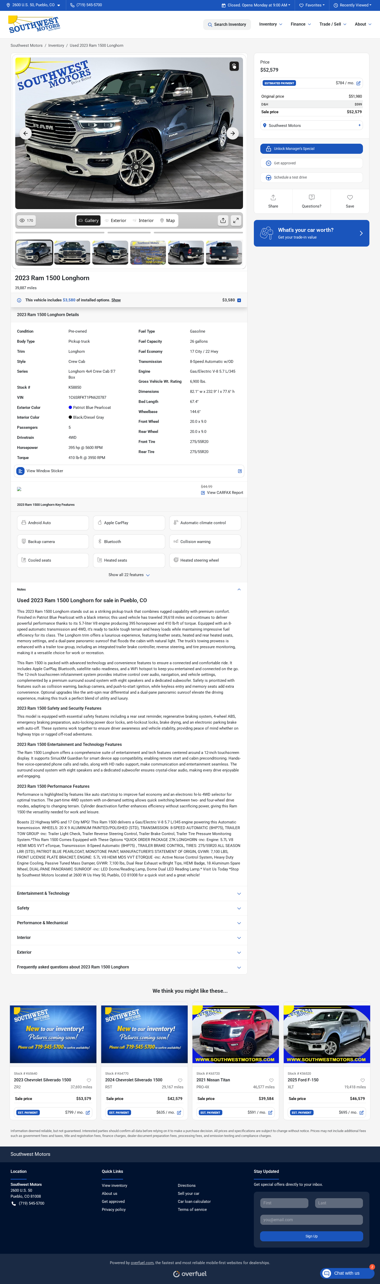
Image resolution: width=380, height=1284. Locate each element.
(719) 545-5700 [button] (89, 5)
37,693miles (81, 1087)
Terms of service (192, 1209)
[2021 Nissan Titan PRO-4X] (235, 1034)
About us (109, 1193)
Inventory (56, 45)
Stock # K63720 (208, 1073)
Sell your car (188, 1193)
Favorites (314, 5)
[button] (35, 5)
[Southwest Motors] (34, 25)
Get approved (285, 163)
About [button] (360, 24)
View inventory (114, 1185)
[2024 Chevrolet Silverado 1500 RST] (144, 1034)
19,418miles (355, 1087)
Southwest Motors (27, 45)
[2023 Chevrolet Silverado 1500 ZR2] (53, 1034)
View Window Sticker (45, 471)
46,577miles (264, 1087)
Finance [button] (298, 24)
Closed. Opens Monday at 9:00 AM (257, 5)
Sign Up (312, 1236)
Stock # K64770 (116, 1073)
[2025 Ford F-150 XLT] (327, 1034)
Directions (187, 1185)
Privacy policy (114, 1209)
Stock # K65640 (25, 1073)
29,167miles (173, 1087)
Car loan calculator (194, 1201)
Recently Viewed (354, 5)
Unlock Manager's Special (294, 149)
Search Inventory (230, 24)
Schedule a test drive (290, 177)
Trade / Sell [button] (330, 24)
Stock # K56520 (299, 1073)
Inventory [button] (268, 24)
